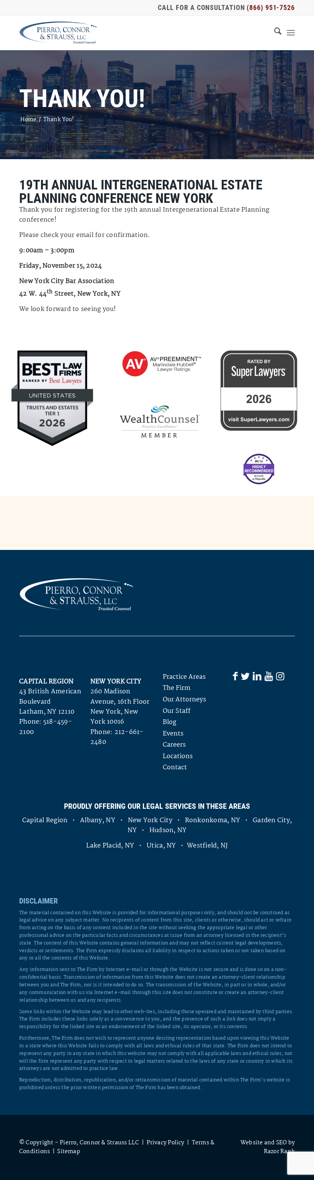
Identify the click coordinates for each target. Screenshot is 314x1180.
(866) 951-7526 (271, 7)
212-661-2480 (117, 737)
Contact (175, 767)
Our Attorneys (184, 700)
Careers (174, 745)
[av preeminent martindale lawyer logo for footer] (160, 364)
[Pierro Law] (58, 32)
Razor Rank (279, 1151)
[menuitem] (274, 32)
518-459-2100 (45, 727)
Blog (169, 722)
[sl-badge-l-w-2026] (259, 391)
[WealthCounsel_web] (160, 421)
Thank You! (82, 98)
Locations (178, 756)
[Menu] (291, 32)
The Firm (176, 688)
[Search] (274, 32)
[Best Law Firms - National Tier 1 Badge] (52, 398)
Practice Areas (184, 677)
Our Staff (176, 711)
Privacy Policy (166, 1142)
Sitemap (68, 1151)
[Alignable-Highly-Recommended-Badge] (259, 469)
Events (173, 734)
